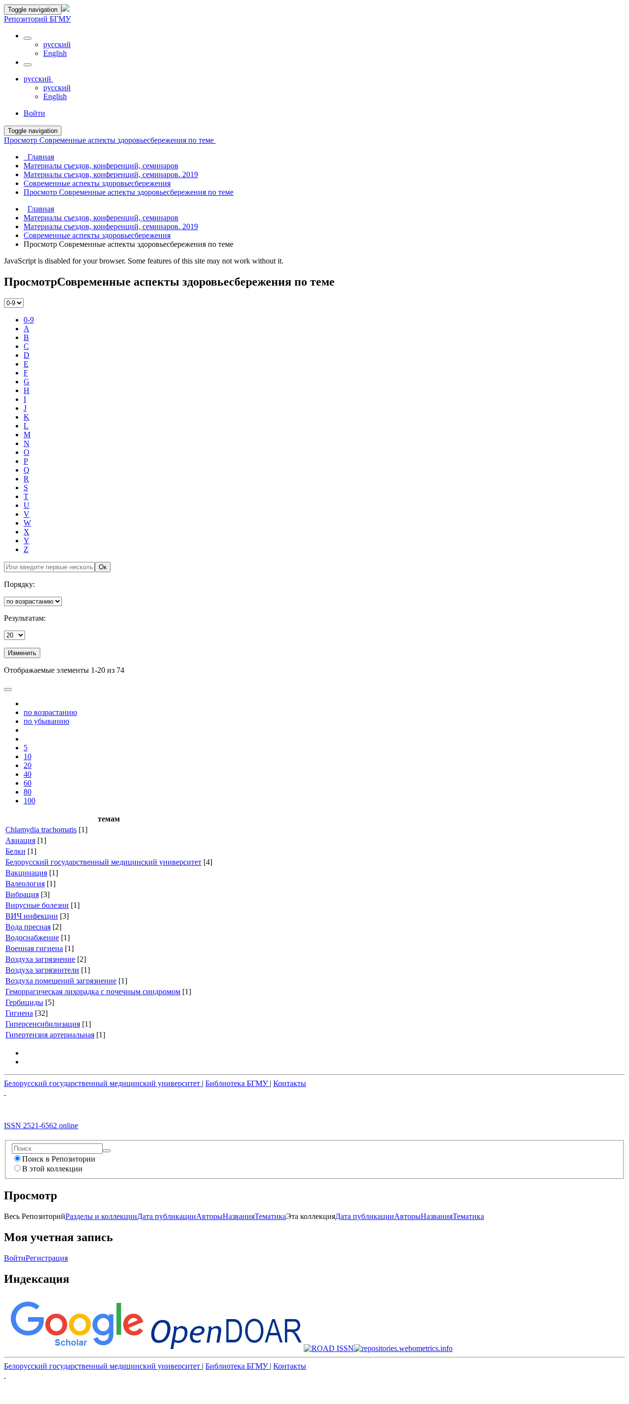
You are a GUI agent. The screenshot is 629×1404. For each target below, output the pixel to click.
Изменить (22, 653)
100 (29, 800)
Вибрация (22, 894)
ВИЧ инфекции (31, 916)
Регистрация (47, 1258)
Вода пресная (28, 927)
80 (27, 792)
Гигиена (19, 1013)
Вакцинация (26, 873)
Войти (15, 1258)
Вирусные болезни (37, 905)
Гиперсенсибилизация (42, 1024)
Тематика (270, 1216)
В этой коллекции (52, 1169)
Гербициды (24, 1002)
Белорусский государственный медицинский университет (103, 862)
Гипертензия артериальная (49, 1035)
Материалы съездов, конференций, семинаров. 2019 (111, 226)
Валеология (25, 883)
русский (57, 44)
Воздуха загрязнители (42, 970)
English (55, 53)
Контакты (289, 1083)
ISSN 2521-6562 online (41, 1125)
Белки (15, 851)
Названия (239, 1216)
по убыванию (46, 721)
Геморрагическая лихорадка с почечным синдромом (92, 991)
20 (27, 765)
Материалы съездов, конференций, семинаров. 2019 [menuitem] (111, 174)
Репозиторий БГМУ (37, 19)
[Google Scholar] (76, 1348)
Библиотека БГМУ (237, 1083)
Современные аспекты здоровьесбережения (97, 235)
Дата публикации (166, 1216)
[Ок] (107, 1150)
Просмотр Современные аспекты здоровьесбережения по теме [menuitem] (128, 192)
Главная (41, 209)
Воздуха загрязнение (40, 959)
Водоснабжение (32, 937)
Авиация (20, 840)
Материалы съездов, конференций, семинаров (101, 217)
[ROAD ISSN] (329, 1348)
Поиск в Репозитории (58, 1159)
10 (27, 756)
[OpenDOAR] (226, 1348)
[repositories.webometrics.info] (403, 1348)
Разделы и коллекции (101, 1216)
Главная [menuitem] (39, 157)
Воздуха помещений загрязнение (60, 981)
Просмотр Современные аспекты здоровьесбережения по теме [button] (110, 140)
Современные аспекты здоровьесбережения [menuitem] (97, 183)
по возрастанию (50, 712)
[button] (27, 38)
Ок (103, 567)
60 (27, 783)
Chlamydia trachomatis (41, 829)
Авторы (209, 1216)
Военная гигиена (34, 948)
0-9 (29, 320)
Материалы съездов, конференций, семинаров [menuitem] (101, 165)
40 (27, 774)
